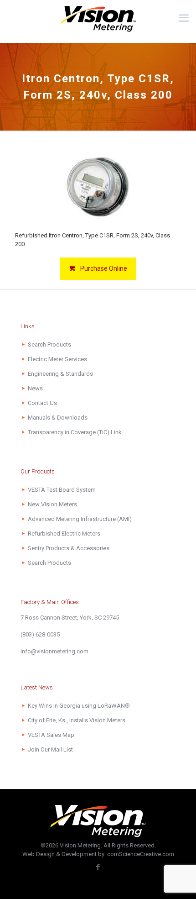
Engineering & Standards (60, 373)
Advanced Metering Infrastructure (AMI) (80, 518)
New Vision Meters (52, 504)
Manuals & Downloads (58, 417)
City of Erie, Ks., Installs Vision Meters (76, 720)
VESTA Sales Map (51, 734)
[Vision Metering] (98, 18)
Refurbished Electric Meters (64, 533)
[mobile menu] (183, 18)
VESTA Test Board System (62, 489)
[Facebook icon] (98, 867)
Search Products (49, 344)
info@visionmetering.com (54, 651)
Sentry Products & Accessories (68, 548)
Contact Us (42, 403)
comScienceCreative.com (140, 854)
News (35, 388)
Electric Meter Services (57, 359)
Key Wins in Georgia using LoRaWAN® (79, 705)
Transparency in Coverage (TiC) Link (75, 432)
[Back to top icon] (177, 880)
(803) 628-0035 (40, 634)
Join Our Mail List (50, 749)
